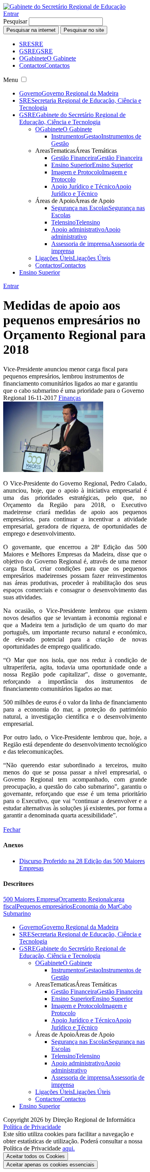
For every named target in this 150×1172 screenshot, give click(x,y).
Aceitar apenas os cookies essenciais (50, 1165)
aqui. (68, 1148)
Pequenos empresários (44, 906)
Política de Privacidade (32, 1126)
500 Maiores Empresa (30, 899)
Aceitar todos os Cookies (35, 1156)
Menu (10, 79)
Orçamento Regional (84, 899)
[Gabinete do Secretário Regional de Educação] (64, 6)
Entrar (11, 13)
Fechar (11, 829)
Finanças (69, 397)
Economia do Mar (95, 906)
